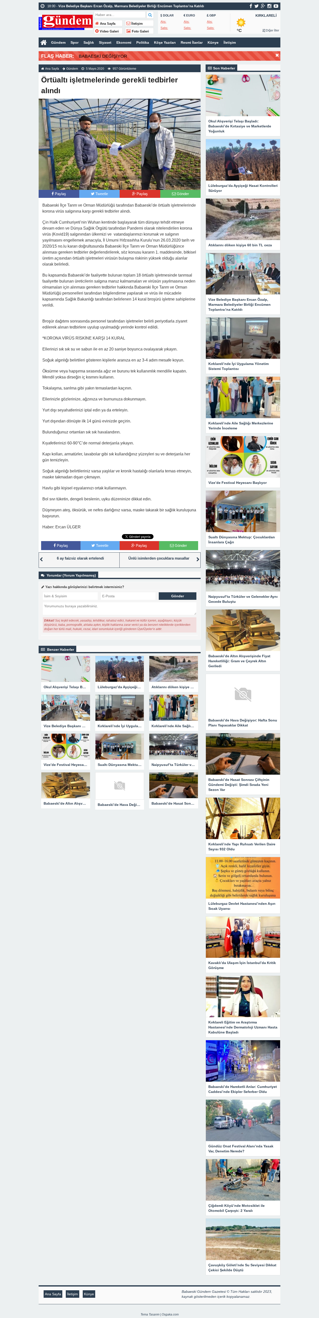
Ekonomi (123, 42)
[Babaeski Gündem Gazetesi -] (66, 22)
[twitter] (256, 6)
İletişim (136, 23)
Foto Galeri (140, 31)
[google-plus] (263, 6)
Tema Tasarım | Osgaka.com (160, 1314)
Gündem (58, 42)
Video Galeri (109, 31)
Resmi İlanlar (192, 42)
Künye (213, 42)
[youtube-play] (276, 6)
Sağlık (88, 42)
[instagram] (269, 6)
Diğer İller (272, 30)
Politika (142, 42)
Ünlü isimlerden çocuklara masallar (158, 558)
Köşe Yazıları (165, 42)
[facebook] (250, 6)
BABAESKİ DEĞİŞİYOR (103, 56)
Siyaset (105, 42)
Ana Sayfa (107, 23)
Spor (75, 42)
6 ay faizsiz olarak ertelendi (80, 558)
